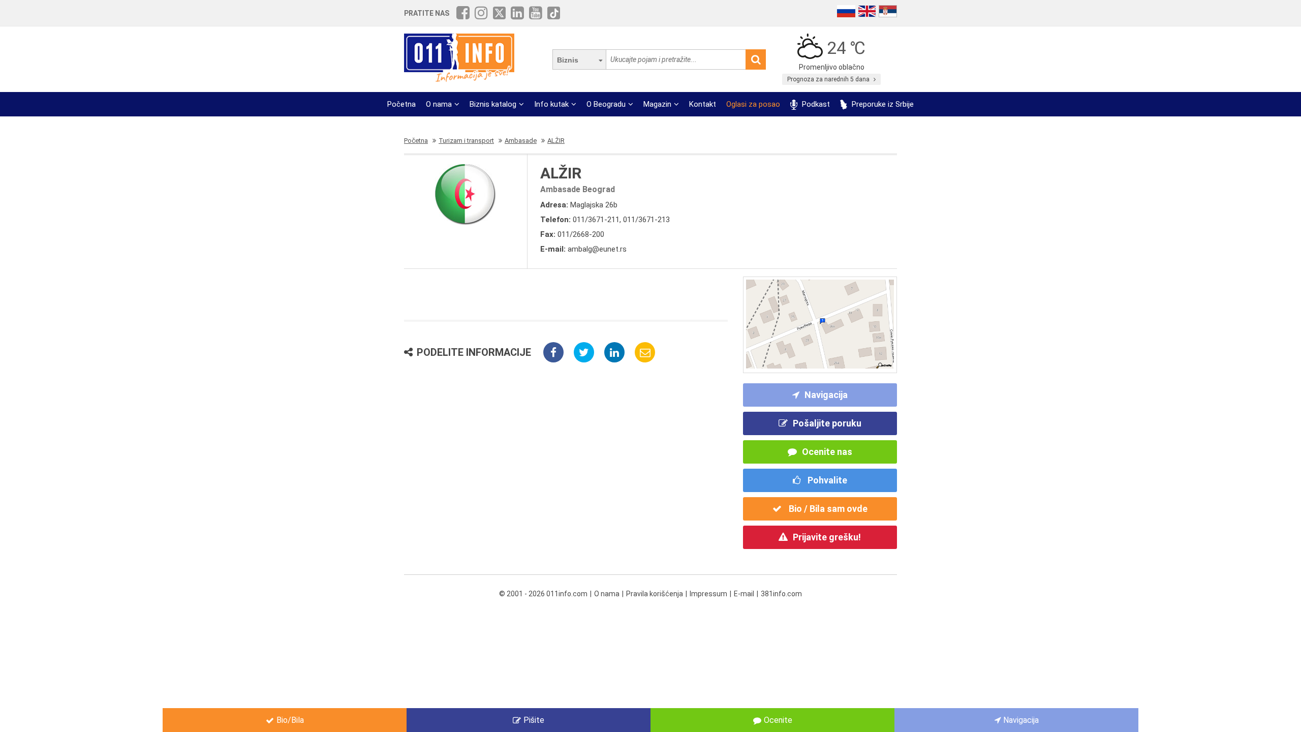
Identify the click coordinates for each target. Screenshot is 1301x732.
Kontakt (702, 104)
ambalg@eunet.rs (597, 249)
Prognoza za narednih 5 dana (829, 79)
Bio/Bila (290, 720)
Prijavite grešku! (827, 537)
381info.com (781, 594)
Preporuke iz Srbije (882, 104)
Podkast (815, 104)
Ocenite (778, 720)
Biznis (567, 60)
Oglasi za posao (753, 104)
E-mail (744, 594)
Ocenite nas (827, 451)
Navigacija (826, 394)
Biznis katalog (493, 104)
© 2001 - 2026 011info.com (543, 594)
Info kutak (551, 104)
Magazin (657, 104)
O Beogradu (606, 104)
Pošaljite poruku (827, 423)
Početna (401, 104)
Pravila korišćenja (654, 594)
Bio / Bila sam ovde (827, 508)
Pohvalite (826, 480)
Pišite (533, 720)
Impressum (708, 594)
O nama (439, 104)
